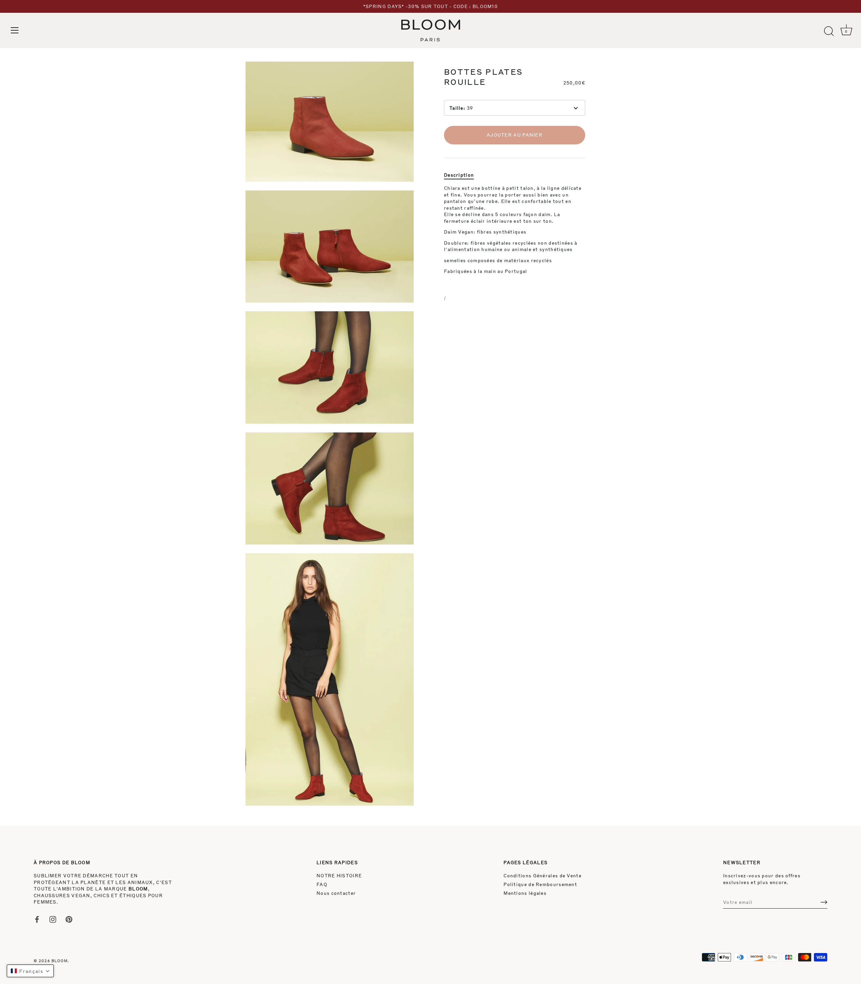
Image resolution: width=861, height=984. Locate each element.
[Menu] (14, 30)
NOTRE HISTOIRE (339, 875)
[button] (30, 971)
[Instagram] (52, 918)
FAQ (321, 884)
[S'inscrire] (824, 902)
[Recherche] (828, 31)
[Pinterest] (69, 918)
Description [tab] (459, 174)
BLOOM (59, 960)
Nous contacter (336, 893)
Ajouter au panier (514, 135)
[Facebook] (37, 918)
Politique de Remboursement (540, 884)
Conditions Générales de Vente (542, 875)
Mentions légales (525, 893)
